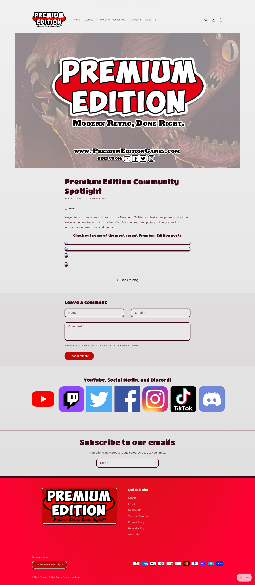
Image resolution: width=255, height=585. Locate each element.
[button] (90, 19)
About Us (133, 534)
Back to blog (130, 280)
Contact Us (134, 510)
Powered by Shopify (72, 577)
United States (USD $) (48, 564)
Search (132, 498)
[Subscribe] (154, 463)
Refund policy (136, 528)
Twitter (138, 217)
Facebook (126, 217)
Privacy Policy (136, 522)
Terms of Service (138, 516)
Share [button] (72, 208)
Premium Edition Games (51, 577)
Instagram (157, 217)
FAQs (131, 504)
